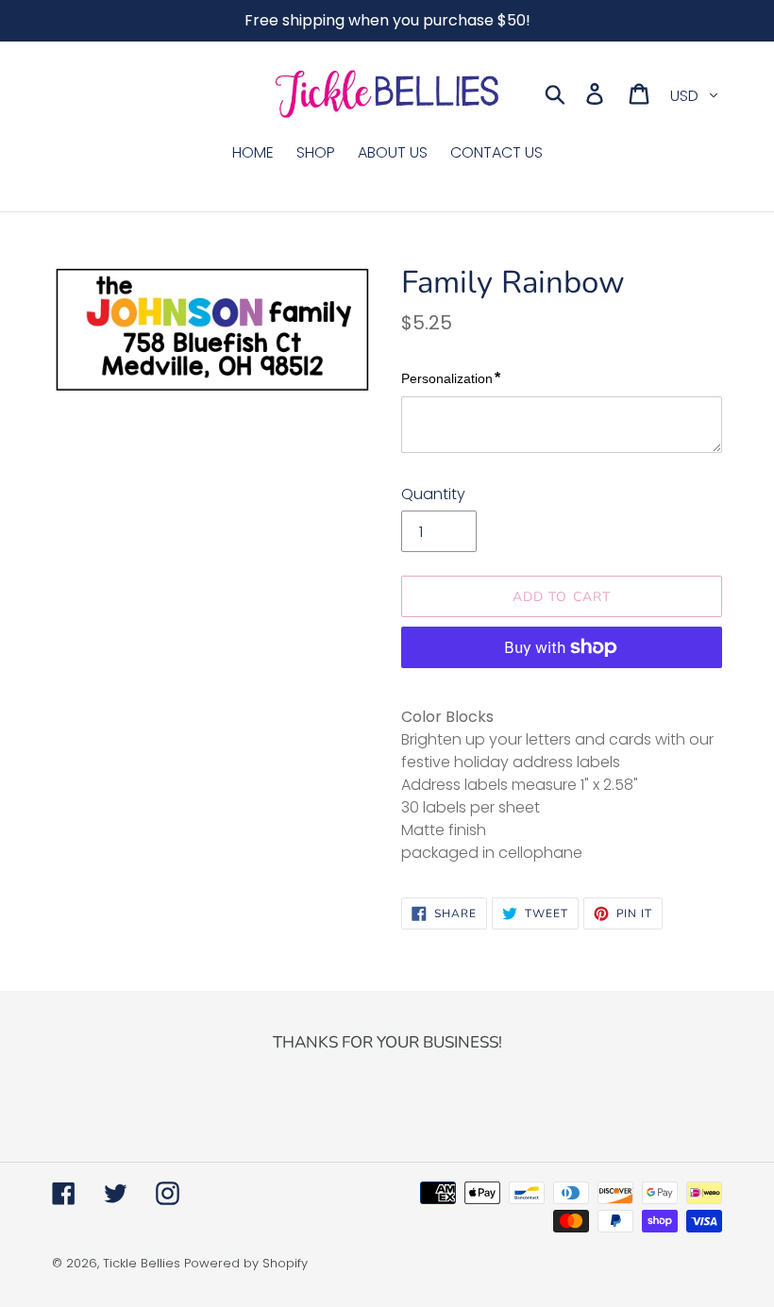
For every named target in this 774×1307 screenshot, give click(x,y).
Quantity (433, 494)
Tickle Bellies (141, 1263)
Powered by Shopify (246, 1263)
